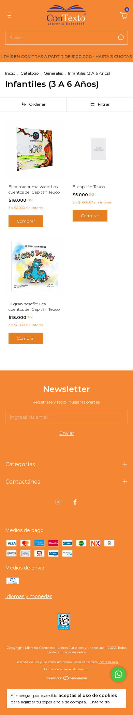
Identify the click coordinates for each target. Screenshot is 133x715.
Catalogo (29, 73)
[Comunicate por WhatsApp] (118, 674)
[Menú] (10, 16)
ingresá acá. (109, 662)
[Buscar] (120, 37)
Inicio (10, 73)
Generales (53, 73)
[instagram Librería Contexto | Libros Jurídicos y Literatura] (58, 502)
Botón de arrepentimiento (66, 669)
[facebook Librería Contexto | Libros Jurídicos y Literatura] (75, 502)
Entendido (99, 701)
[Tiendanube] (66, 679)
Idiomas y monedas (28, 596)
